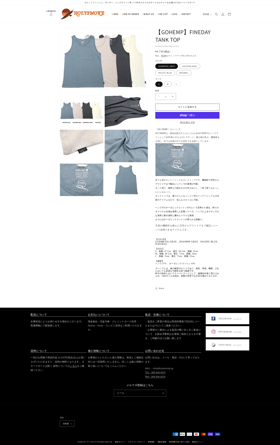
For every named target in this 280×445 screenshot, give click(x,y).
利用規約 (151, 442)
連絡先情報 (162, 442)
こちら (73, 366)
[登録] (163, 393)
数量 (157, 90)
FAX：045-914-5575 (155, 376)
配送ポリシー (197, 442)
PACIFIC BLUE (165, 73)
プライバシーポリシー (136, 442)
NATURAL (183, 73)
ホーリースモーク (90, 442)
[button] (51, 16)
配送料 (164, 56)
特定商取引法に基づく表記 (179, 442)
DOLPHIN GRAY (189, 66)
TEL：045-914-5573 (155, 372)
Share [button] (161, 288)
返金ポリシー (120, 442)
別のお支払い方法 (187, 122)
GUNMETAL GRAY (166, 66)
